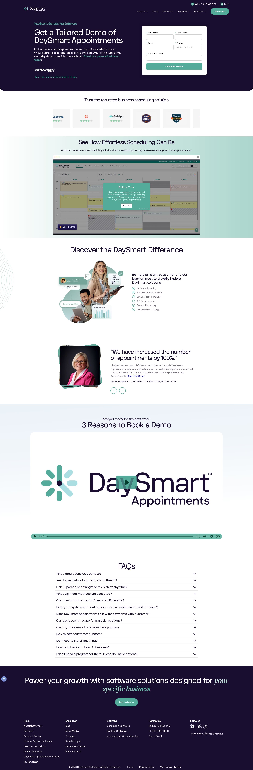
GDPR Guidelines (33, 751)
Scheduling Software (118, 725)
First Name (152, 32)
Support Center (32, 736)
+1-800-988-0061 (159, 731)
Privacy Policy (146, 767)
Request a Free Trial (159, 725)
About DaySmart (33, 725)
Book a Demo (126, 702)
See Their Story (136, 376)
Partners (28, 731)
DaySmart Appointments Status (41, 756)
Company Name (154, 53)
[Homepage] (34, 9)
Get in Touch (156, 736)
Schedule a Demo (174, 66)
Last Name (181, 32)
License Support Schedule (38, 741)
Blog (67, 725)
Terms (130, 767)
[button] (142, 11)
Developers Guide (75, 746)
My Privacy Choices (170, 767)
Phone (179, 43)
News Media (72, 731)
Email (149, 43)
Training (69, 736)
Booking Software (116, 731)
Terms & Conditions (35, 746)
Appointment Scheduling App (123, 736)
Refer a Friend (73, 751)
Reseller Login (73, 741)
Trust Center (31, 761)
